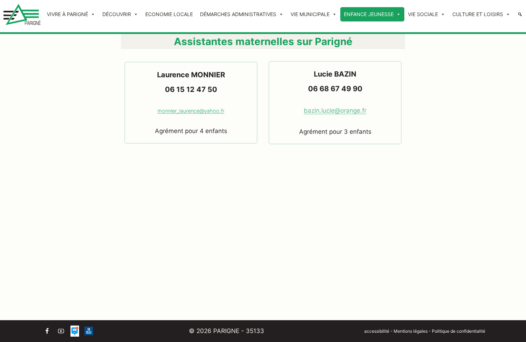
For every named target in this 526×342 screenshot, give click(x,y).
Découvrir (116, 14)
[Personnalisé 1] (75, 331)
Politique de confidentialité (458, 331)
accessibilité (376, 331)
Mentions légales (411, 331)
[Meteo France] (89, 331)
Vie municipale (310, 14)
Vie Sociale (423, 14)
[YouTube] (61, 331)
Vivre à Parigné (67, 14)
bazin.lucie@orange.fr (335, 110)
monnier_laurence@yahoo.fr (190, 111)
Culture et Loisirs (477, 14)
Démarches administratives (238, 14)
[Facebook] (47, 331)
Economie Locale (169, 14)
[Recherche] (520, 14)
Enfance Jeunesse (369, 14)
